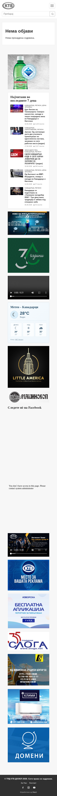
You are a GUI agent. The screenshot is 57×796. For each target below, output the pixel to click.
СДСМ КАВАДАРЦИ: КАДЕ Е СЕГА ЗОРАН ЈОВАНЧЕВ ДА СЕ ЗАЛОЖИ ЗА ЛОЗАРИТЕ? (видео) (34, 159)
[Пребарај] (52, 13)
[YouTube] (34, 787)
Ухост (35, 792)
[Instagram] (28, 787)
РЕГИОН (38, 105)
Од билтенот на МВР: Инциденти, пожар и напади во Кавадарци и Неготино (35, 177)
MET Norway (19, 339)
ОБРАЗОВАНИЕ (30, 129)
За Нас (24, 783)
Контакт (32, 783)
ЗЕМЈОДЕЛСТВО (31, 150)
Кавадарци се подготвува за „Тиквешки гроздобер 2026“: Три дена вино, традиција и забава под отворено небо (35, 196)
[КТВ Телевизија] (24, 6)
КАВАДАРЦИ (29, 105)
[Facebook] (22, 787)
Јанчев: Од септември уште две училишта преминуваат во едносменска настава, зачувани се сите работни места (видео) (35, 138)
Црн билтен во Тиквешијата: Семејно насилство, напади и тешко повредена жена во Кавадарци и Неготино (35, 115)
